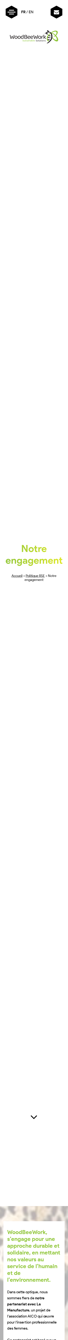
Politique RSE (35, 576)
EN (31, 12)
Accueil (17, 576)
